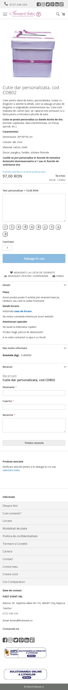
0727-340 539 (18, 4)
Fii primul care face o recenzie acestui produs (24, 171)
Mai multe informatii (15, 348)
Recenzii (7, 366)
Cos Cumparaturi (14, 582)
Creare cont (10, 574)
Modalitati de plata (15, 528)
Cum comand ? (12, 513)
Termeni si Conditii (15, 544)
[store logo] (25, 14)
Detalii (6, 285)
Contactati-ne (11, 628)
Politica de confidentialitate (20, 536)
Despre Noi (10, 506)
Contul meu (10, 567)
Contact (8, 559)
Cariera (7, 551)
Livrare (7, 521)
